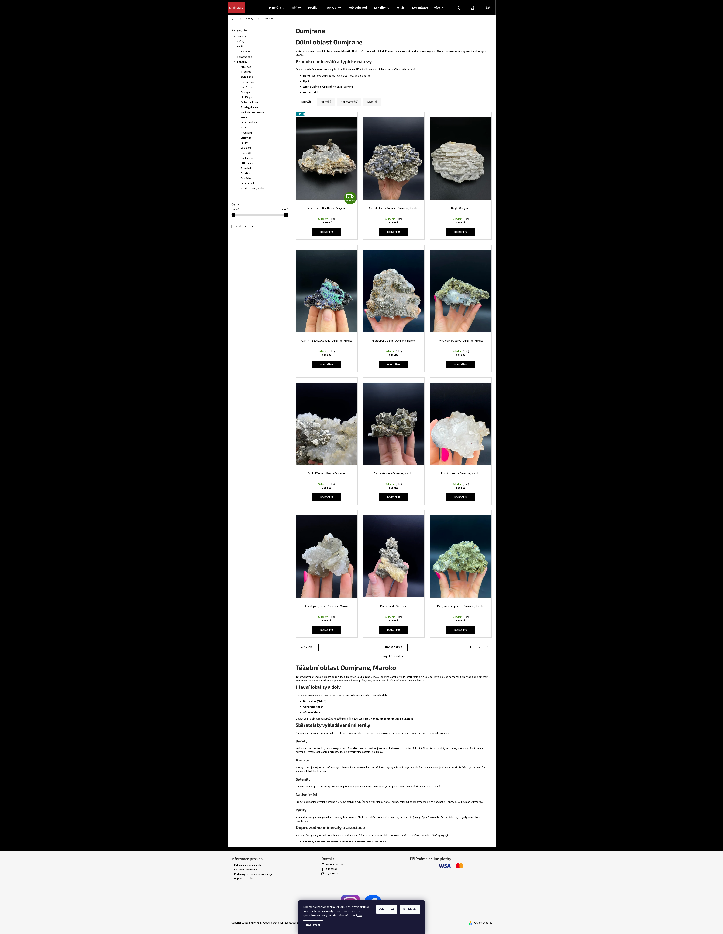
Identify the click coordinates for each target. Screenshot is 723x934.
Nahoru (308, 647)
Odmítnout (386, 909)
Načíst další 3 (393, 647)
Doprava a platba (243, 878)
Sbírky (240, 42)
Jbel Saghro (247, 97)
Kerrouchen (247, 82)
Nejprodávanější (349, 101)
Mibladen (246, 67)
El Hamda (246, 138)
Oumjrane (247, 77)
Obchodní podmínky (245, 870)
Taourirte (246, 72)
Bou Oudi (246, 153)
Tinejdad (246, 168)
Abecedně (372, 101)
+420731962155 (334, 864)
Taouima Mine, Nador (252, 188)
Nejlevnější (326, 101)
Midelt (244, 118)
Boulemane (247, 158)
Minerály (241, 36)
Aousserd (246, 133)
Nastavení (313, 925)
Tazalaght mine (249, 107)
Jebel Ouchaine (249, 122)
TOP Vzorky (243, 52)
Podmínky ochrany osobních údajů (253, 874)
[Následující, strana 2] (479, 647)
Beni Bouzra (247, 173)
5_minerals (332, 873)
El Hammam (247, 163)
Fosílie (240, 46)
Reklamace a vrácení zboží (249, 865)
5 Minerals (332, 869)
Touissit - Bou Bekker (253, 112)
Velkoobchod (244, 57)
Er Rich (244, 143)
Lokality (242, 62)
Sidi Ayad (246, 92)
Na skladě (244, 226)
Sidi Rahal (246, 178)
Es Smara (246, 148)
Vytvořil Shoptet (482, 923)
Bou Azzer (246, 87)
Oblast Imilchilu (249, 102)
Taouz (244, 128)
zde (359, 915)
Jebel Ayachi (248, 183)
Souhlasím (410, 909)
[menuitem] (276, 7)
